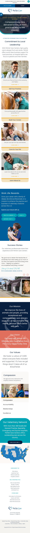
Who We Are (15, 471)
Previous (24, 275)
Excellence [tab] (7, 413)
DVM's (21, 215)
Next (28, 275)
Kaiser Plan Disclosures (15, 501)
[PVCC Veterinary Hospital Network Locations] (15, 453)
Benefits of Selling (15, 484)
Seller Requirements (15, 488)
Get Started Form (15, 490)
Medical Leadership (15, 474)
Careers (22, 5)
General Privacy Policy (6, 521)
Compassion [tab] (8, 400)
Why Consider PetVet (15, 482)
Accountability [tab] (8, 404)
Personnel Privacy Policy (15, 521)
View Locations (14, 442)
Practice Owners (7, 5)
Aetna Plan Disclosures (15, 499)
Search (24, 523)
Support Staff (8, 219)
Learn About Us (15, 181)
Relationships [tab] (8, 409)
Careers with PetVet (15, 498)
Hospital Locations (15, 476)
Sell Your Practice (15, 89)
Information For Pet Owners (15, 496)
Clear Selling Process (15, 486)
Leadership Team (15, 473)
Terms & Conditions (14, 523)
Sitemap (20, 523)
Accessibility (7, 523)
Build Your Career (15, 120)
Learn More (14, 84)
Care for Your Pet (15, 149)
